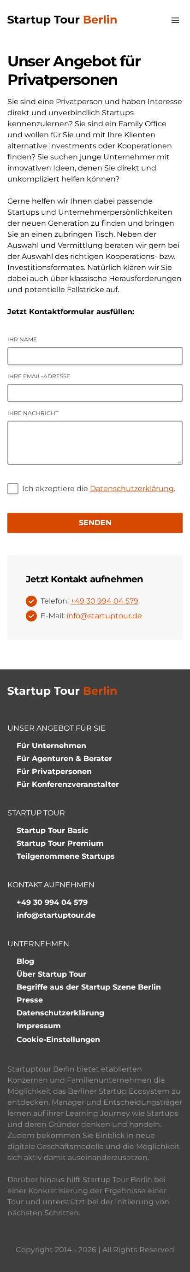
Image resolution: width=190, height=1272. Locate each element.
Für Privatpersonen (54, 771)
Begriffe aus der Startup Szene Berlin (89, 987)
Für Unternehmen (51, 745)
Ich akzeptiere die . (98, 488)
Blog (25, 961)
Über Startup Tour (51, 974)
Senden (95, 522)
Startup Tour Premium (60, 843)
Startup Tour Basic (52, 830)
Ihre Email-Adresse (38, 376)
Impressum (39, 1025)
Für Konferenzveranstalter (68, 784)
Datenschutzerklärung (132, 488)
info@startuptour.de (104, 615)
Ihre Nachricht (33, 413)
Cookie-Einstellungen (58, 1039)
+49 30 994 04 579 (104, 601)
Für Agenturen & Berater (64, 758)
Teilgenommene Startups (66, 856)
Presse (30, 1000)
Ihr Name (22, 339)
